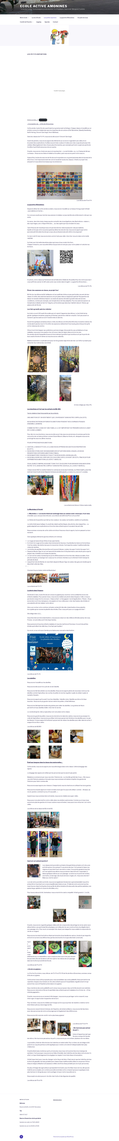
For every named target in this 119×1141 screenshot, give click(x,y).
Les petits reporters (50, 17)
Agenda (47, 22)
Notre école (23, 17)
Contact (55, 22)
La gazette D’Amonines (67, 17)
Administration (57, 1100)
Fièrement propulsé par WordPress (63, 1136)
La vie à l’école (36, 17)
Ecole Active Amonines (43, 6)
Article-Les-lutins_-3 (32, 120)
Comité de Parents (26, 22)
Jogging (38, 22)
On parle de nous (83, 17)
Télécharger (43, 120)
